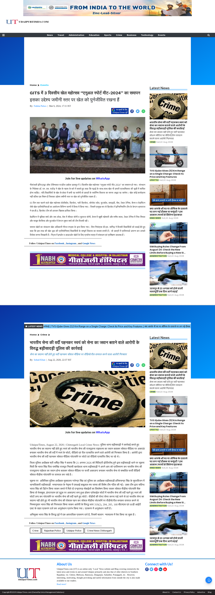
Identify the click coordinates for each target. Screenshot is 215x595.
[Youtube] (165, 569)
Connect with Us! (159, 564)
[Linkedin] (160, 569)
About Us (64, 564)
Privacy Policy (189, 592)
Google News (88, 243)
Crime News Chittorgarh (99, 530)
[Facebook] (147, 569)
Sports (107, 35)
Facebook (59, 243)
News (50, 35)
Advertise (201, 592)
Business (131, 35)
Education (94, 35)
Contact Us (176, 592)
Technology (147, 35)
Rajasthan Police (52, 530)
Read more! (61, 584)
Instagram (71, 243)
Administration (76, 35)
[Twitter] (151, 569)
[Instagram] (156, 569)
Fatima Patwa (40, 106)
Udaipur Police (73, 530)
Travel (60, 35)
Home (33, 85)
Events (161, 35)
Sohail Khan (39, 360)
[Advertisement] (107, 57)
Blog (209, 592)
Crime (119, 35)
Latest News (160, 88)
